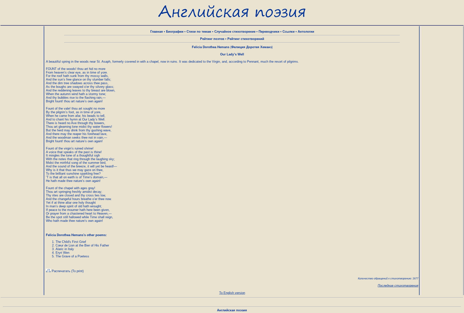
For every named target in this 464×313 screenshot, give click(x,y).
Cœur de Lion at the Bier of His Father (82, 245)
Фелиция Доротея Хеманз (251, 47)
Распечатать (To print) (67, 271)
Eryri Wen (62, 252)
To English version (232, 293)
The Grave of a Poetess (72, 256)
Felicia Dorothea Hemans (210, 47)
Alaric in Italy (65, 249)
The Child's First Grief (71, 242)
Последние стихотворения (398, 285)
